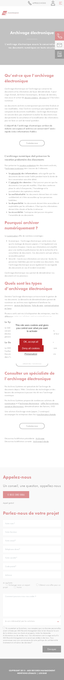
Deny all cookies (31, 348)
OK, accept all (31, 342)
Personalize (31, 354)
